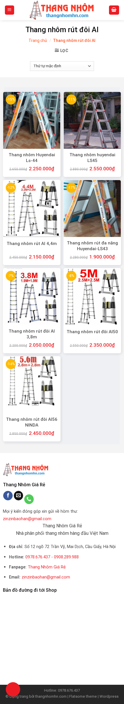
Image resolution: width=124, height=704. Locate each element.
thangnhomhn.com (51, 696)
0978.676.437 (37, 557)
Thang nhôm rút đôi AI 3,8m (32, 334)
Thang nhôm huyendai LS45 (92, 157)
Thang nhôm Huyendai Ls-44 (32, 157)
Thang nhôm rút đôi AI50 (92, 331)
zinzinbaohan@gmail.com (27, 518)
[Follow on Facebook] (8, 496)
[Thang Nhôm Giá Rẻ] (62, 10)
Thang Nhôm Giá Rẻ (47, 567)
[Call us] (29, 499)
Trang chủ (38, 40)
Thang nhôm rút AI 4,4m (32, 243)
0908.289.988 (66, 557)
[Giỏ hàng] (114, 10)
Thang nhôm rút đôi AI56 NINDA (31, 422)
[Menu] (9, 10)
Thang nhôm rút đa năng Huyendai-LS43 (92, 245)
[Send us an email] (18, 496)
